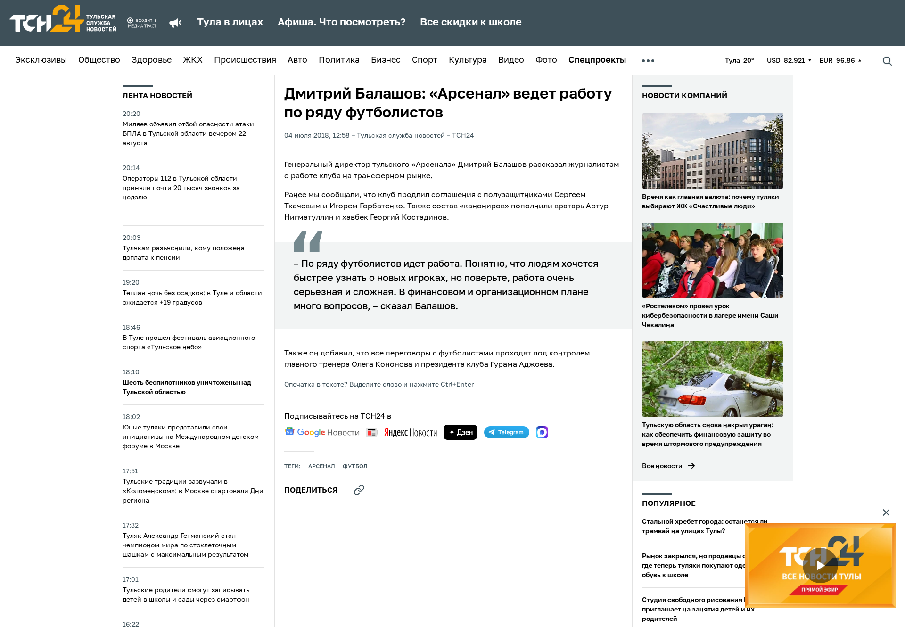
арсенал (321, 467)
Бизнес (386, 60)
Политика (339, 60)
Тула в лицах (230, 22)
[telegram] (506, 432)
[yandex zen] (460, 432)
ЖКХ (193, 60)
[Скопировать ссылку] (359, 489)
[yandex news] (401, 432)
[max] (542, 432)
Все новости (662, 466)
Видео (511, 60)
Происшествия (245, 60)
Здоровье (152, 60)
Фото (546, 60)
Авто (297, 60)
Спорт (424, 60)
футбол (355, 467)
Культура (468, 60)
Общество (99, 60)
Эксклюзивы (41, 60)
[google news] (322, 432)
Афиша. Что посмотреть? (342, 22)
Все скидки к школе (471, 22)
